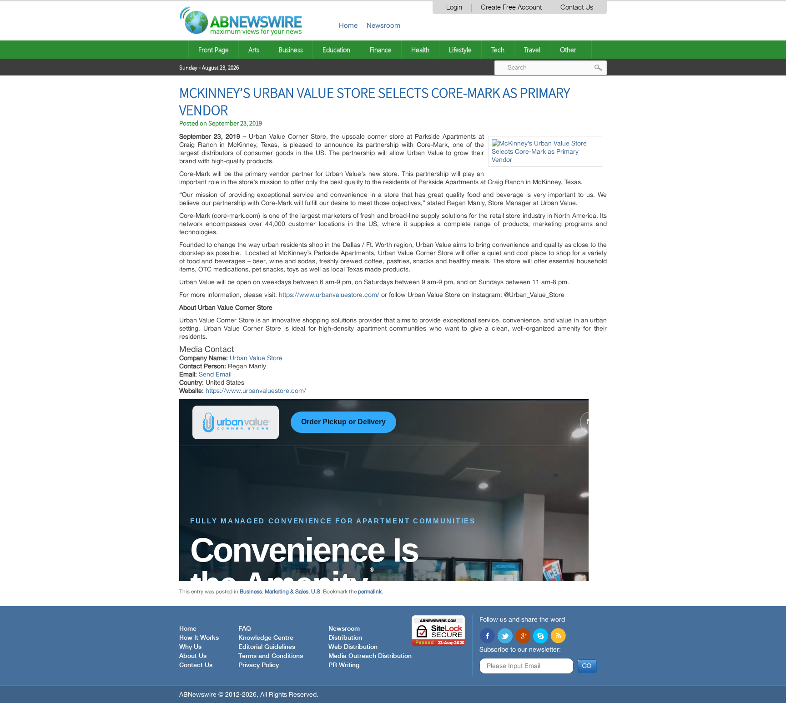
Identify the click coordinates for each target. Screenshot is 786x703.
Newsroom (383, 25)
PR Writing (343, 665)
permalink (370, 591)
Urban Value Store (256, 358)
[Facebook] (487, 636)
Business (291, 49)
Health (420, 49)
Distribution (345, 638)
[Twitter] (505, 636)
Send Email (215, 374)
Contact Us (576, 7)
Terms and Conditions (270, 656)
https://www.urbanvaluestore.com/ (256, 390)
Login (454, 7)
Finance (381, 49)
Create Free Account (511, 7)
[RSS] (558, 636)
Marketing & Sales (286, 591)
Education (336, 49)
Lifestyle (460, 49)
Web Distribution (353, 647)
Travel (532, 49)
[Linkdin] (522, 636)
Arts (253, 49)
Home (348, 25)
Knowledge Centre (265, 638)
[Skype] (540, 636)
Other (568, 49)
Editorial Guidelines (266, 647)
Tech (497, 49)
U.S (315, 591)
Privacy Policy (258, 665)
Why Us (190, 647)
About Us (193, 656)
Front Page (213, 49)
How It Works (199, 638)
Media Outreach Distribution (370, 656)
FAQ (244, 629)
